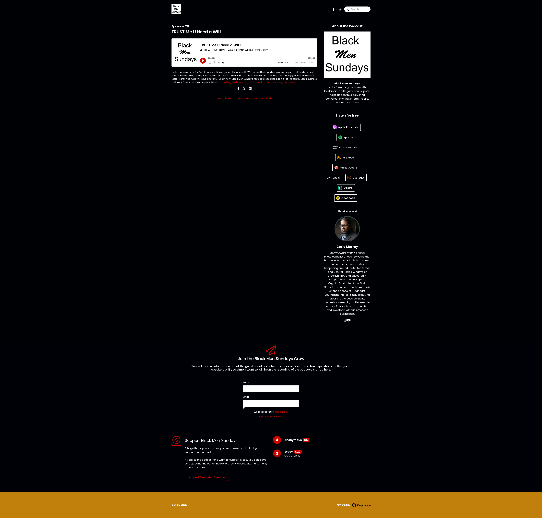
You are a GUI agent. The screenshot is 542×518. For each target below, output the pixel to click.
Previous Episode (263, 98)
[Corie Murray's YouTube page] (349, 320)
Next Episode (224, 98)
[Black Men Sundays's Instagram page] (338, 9)
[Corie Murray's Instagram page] (345, 320)
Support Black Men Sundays (206, 477)
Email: (246, 396)
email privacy (280, 411)
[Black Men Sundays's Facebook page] (334, 9)
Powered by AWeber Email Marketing (271, 417)
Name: (246, 382)
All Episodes (242, 98)
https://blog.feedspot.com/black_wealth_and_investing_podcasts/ (256, 82)
